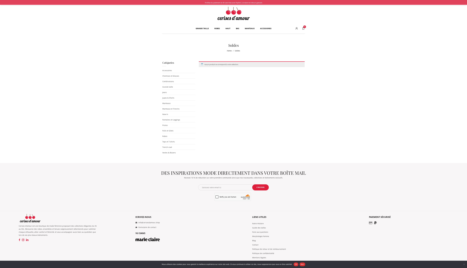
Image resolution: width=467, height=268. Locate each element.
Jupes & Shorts (168, 98)
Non (302, 264)
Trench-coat (167, 147)
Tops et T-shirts (168, 142)
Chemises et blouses (170, 76)
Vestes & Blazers (169, 152)
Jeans (164, 92)
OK (296, 264)
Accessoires (167, 70)
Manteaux (166, 103)
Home (229, 51)
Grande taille (167, 87)
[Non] (464, 264)
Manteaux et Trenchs (171, 109)
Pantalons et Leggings (171, 120)
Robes (164, 136)
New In (165, 114)
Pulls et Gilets (167, 131)
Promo (165, 125)
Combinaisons (168, 81)
